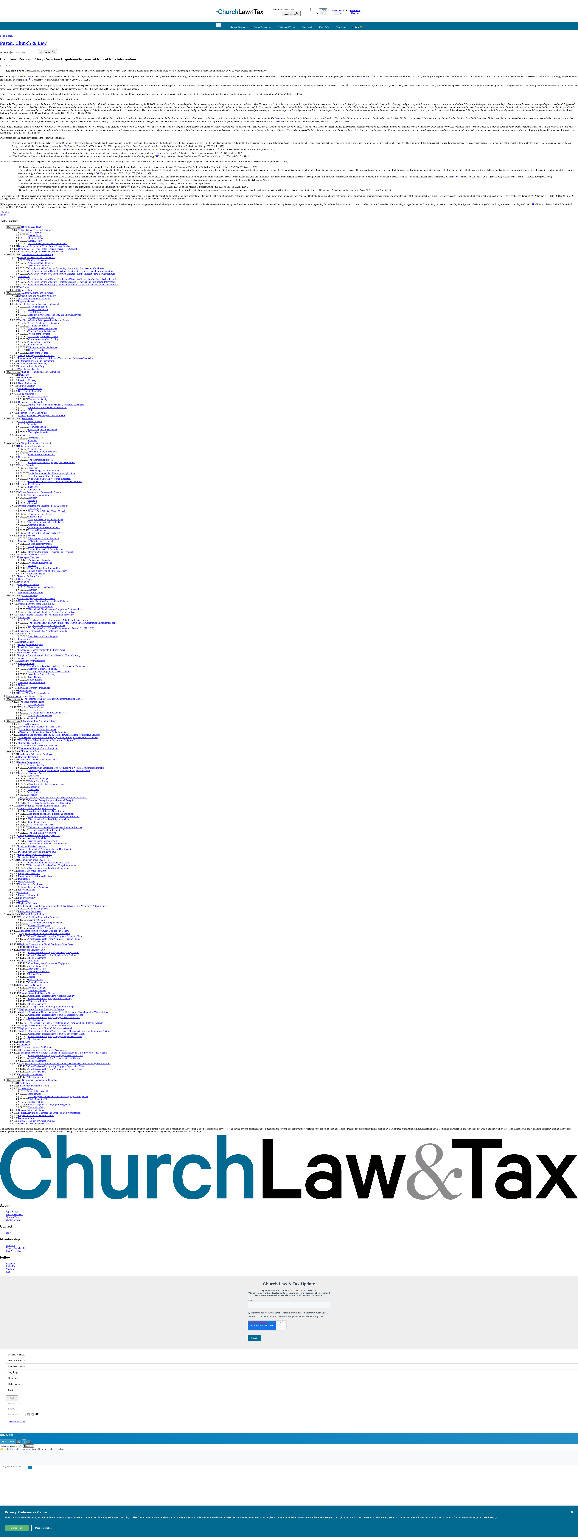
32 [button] (533, 203)
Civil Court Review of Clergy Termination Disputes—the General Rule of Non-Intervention (72, 282)
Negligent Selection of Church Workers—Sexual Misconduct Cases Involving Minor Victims (63, 1012)
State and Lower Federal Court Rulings (36, 604)
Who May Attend (36, 573)
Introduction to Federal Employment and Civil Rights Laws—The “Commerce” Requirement (62, 906)
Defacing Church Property (30, 644)
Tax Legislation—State (39, 432)
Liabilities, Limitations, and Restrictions (41, 372)
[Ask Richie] (1, 1429)
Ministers (32, 795)
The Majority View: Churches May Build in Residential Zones (58, 620)
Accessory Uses (36, 437)
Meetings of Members (28, 557)
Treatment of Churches (39, 765)
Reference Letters (26, 889)
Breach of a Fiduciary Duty (32, 949)
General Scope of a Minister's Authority (37, 296)
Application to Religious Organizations (46, 811)
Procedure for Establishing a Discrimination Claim (42, 805)
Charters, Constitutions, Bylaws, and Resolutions (51, 462)
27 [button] (180, 179)
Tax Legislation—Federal (30, 421)
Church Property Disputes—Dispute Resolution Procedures (46, 614)
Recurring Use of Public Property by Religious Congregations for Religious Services (59, 735)
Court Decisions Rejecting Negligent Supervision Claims (55, 1036)
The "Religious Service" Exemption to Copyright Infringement (58, 1096)
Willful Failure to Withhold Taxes (44, 527)
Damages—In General (30, 985)
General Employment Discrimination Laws (49, 862)
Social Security (35, 232)
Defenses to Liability (38, 396)
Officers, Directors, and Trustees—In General (39, 492)
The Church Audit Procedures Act (44, 476)
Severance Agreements (39, 887)
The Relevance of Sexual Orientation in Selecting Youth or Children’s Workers (65, 1023)
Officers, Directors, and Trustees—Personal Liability (43, 506)
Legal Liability (35, 240)
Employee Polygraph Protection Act (35, 854)
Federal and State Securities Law (33, 1123)
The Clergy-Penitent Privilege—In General (38, 304)
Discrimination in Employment (42, 841)
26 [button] (457, 176)
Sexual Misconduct (27, 394)
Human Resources (262, 27)
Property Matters (26, 301)
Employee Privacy (27, 898)
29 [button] (129, 186)
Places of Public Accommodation (34, 693)
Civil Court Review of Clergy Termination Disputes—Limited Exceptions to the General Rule (73, 284)
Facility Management (239, 90)
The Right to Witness (29, 724)
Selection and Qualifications (41, 587)
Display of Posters (26, 881)
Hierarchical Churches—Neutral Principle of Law (52, 612)
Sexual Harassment (37, 822)
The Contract (24, 287)
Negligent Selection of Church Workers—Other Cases (45, 1025)
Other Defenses (35, 979)
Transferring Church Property (32, 682)
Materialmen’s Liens (27, 652)
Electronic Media (36, 1107)
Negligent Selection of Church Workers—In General (44, 930)
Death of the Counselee (39, 352)
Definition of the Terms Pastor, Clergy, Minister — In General (47, 249)
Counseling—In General (31, 1074)
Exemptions (34, 786)
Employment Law (30, 751)
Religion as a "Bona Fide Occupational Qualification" (53, 816)
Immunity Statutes (26, 535)
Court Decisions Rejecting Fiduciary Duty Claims (52, 955)
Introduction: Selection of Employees (35, 754)
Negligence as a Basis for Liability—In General (41, 1009)
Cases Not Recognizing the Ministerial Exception (51, 800)
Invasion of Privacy (27, 380)
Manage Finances (238, 27)
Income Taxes (35, 235)
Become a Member (355, 11)
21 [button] (219, 149)
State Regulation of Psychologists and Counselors (41, 415)
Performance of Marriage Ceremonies (36, 361)
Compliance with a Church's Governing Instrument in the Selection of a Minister (66, 268)
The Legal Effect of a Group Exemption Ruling (50, 1006)
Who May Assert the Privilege (42, 328)
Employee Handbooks (28, 895)
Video (263, 97)
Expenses (296, 52)
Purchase (10, 1245)
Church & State (330, 52)
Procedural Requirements (40, 562)
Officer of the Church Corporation (34, 298)
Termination (24, 276)
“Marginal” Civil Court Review (43, 546)
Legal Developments (332, 63)
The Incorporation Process (40, 459)
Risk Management (37, 941)
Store (356, 27)
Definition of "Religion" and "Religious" (38, 748)
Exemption (297, 49)
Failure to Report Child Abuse (32, 413)
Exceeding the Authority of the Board (46, 522)
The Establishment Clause (31, 702)
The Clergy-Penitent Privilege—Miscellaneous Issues (43, 320)
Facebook (10, 1263)
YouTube (10, 1269)
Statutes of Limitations (39, 971)
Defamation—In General (30, 402)
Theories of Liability (38, 399)
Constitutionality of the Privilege (43, 339)
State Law (33, 487)
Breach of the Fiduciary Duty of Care (46, 533)
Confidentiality (35, 344)
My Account (338, 10)
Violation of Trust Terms (39, 514)
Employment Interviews (29, 911)
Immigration (24, 879)
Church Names (25, 579)
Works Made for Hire (38, 1099)
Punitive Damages (37, 987)
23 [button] (157, 155)
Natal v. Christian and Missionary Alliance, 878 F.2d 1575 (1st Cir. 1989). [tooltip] (314, 121)
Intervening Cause (37, 968)
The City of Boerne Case (40, 715)
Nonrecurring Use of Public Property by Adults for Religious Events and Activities (58, 737)
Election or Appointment (40, 495)
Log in (323, 12)
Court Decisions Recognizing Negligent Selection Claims (55, 1014)
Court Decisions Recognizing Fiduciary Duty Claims (53, 952)
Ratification (24, 1042)
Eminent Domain (26, 641)
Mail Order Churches (38, 427)
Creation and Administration (41, 454)
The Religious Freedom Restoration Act (47, 712)
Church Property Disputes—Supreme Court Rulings (43, 601)
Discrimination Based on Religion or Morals (49, 819)
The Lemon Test (36, 704)
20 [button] (66, 145)
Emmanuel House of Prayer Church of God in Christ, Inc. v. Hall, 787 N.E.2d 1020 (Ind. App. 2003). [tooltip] (161, 183)
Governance (328, 60)
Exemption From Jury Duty (31, 366)
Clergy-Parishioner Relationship (43, 323)
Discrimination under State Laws (33, 860)
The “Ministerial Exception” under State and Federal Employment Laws (52, 797)
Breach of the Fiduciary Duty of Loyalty (47, 511)
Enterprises (33, 776)
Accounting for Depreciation (31, 660)
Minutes (32, 565)
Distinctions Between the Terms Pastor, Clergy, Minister (44, 246)
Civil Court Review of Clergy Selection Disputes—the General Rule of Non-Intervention (70, 271)
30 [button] (317, 189)
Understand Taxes (286, 27)
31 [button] (533, 195)
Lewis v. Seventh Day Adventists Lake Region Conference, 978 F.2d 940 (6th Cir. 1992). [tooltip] (199, 153)
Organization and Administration (37, 443)
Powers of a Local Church (30, 576)
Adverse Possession (27, 658)
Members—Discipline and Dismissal (35, 541)
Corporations (24, 457)
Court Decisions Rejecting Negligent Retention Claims (54, 939)
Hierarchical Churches (39, 265)
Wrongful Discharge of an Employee (45, 519)
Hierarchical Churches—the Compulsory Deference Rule (55, 609)
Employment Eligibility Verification (35, 876)
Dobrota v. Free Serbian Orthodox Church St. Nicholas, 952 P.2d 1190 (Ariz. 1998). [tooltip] (217, 167)
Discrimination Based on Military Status (37, 851)
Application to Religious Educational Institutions (51, 814)
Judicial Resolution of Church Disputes (36, 1121)
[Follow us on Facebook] (28, 1414)
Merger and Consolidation (30, 592)
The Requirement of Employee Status (46, 922)
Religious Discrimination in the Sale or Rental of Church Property (49, 655)
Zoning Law (24, 435)
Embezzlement (25, 690)
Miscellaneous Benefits (29, 369)
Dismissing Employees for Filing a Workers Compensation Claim (59, 770)
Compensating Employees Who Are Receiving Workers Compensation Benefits (66, 767)
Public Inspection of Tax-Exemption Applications (51, 473)
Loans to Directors (37, 530)
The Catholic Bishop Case (40, 824)
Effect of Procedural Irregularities (44, 568)
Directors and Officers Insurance (43, 538)
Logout (338, 13)
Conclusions (34, 718)
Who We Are (293, 77)
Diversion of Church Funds (31, 391)
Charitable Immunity (38, 982)
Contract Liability (26, 385)
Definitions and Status (32, 227)
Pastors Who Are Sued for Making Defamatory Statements (56, 404)
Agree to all (16, 1528)
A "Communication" (38, 306)
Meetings (32, 500)
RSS (8, 1271)
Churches (32, 424)
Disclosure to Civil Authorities (42, 347)
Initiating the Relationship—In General (36, 257)
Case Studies (34, 792)
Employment (266, 49)
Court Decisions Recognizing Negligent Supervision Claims (56, 1033)
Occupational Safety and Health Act (35, 857)
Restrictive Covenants (28, 647)
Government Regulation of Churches (39, 1080)
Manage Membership (16, 1248)
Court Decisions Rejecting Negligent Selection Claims (54, 1017)
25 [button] (98, 172)
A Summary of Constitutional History (26, 696)
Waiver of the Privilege (39, 334)
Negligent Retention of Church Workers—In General (44, 933)
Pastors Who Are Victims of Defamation (47, 407)
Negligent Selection (37, 260)
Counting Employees (38, 908)
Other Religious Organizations (42, 429)
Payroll (263, 52)
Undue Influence (26, 377)
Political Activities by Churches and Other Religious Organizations (49, 1112)
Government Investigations (31, 1110)
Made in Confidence (38, 309)
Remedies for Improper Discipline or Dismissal (50, 552)
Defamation (24, 1044)
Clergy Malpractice (27, 383)
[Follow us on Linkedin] (32, 1414)
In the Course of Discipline (41, 317)
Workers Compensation (29, 762)
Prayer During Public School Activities (37, 729)
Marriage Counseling (38, 325)
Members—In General (28, 584)
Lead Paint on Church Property (43, 636)
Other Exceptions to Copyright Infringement (49, 1104)
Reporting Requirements (29, 484)
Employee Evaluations (29, 873)
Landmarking (24, 639)
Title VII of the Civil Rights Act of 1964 (37, 808)
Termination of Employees (30, 884)
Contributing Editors (301, 100)
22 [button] (156, 152)
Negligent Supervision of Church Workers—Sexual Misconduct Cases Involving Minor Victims (64, 1031)
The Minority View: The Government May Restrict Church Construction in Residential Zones (72, 623)
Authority (32, 497)
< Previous (5, 212)
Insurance (234, 93)
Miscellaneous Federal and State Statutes (47, 243)
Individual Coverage (38, 778)
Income (295, 56)
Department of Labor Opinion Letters (46, 784)
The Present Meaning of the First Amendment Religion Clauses (53, 699)
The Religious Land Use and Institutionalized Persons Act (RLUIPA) (61, 628)
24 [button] (176, 166)
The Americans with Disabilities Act (35, 838)
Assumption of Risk (37, 966)
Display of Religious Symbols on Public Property (42, 732)
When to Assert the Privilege (41, 331)
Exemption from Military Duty (32, 363)
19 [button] (527, 129)
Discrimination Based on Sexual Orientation (49, 868)
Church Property (30, 595)
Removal (32, 503)
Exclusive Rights (36, 1102)
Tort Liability (34, 508)
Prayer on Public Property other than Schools (40, 726)
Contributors (297, 104)
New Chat (28, 1446)
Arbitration (23, 892)
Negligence (23, 375)
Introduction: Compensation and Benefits (37, 759)
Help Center (341, 27)
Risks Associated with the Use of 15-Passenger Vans (44, 1050)
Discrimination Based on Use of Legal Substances (52, 865)
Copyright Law (25, 1088)
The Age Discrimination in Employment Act (39, 835)
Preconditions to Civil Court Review (45, 549)
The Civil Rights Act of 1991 (42, 832)
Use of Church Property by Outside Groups (49, 671)
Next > (3, 215)
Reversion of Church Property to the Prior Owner (41, 650)
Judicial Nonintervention (40, 543)
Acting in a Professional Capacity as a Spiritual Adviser (54, 315)
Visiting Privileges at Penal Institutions (36, 355)
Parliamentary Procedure (40, 560)
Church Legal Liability (34, 914)
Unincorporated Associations (31, 446)
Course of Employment (39, 925)
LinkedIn (10, 1266)
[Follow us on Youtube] (37, 1414)
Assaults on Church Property (42, 674)
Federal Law (34, 489)
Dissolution (23, 581)
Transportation (236, 97)
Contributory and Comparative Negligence (48, 963)
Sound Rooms (35, 679)
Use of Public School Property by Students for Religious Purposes (50, 740)
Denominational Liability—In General (37, 993)
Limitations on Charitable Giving (33, 1085)
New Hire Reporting (28, 757)
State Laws (33, 789)
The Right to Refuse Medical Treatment (38, 745)
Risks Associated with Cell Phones (35, 1047)
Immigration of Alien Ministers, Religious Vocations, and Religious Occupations (56, 358)
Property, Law (329, 71)
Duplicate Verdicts (37, 990)
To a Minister (34, 312)
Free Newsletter (13, 1251)
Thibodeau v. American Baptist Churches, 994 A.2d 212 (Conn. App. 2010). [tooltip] (354, 190)
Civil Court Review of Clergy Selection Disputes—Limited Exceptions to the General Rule (71, 273)
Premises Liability (26, 663)
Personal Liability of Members (42, 451)
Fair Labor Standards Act (30, 773)
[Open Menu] (217, 11)
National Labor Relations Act (32, 870)
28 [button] (112, 183)
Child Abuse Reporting (39, 342)
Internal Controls (237, 60)
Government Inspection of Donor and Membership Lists (55, 481)
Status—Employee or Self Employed (35, 230)
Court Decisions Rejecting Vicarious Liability (49, 998)
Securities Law (35, 516)
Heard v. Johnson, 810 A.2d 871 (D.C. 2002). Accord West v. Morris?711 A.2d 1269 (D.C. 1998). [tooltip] (505, 176)
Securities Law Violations (30, 388)
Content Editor (299, 90)
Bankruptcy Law (26, 1118)
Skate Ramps (34, 677)
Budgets (233, 45)
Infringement (34, 1094)
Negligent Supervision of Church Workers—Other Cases (46, 944)
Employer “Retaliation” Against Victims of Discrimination (45, 849)
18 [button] (278, 121)
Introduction (24, 1083)
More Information (43, 1528)
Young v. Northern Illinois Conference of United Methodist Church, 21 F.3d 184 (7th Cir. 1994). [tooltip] (204, 156)
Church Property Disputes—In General (36, 598)
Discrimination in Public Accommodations (48, 843)
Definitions (27, 418)
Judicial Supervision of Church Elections (47, 571)
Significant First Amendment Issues (40, 721)
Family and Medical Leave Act (32, 846)
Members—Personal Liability (32, 554)
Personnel (265, 56)
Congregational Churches (40, 263)
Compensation (267, 45)
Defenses (32, 410)
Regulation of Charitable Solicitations (36, 1115)
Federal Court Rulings (38, 781)
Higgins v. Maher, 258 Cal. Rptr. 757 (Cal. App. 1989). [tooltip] (125, 173)
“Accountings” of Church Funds (43, 470)
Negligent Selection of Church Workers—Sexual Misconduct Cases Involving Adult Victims (63, 1052)
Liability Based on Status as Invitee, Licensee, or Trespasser (56, 666)
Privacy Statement (14, 1214)
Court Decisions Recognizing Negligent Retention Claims (55, 936)
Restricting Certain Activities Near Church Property (42, 631)
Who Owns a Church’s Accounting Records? (49, 478)
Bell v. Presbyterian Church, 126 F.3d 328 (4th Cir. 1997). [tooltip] (248, 149)
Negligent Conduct (37, 920)
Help (8, 1232)
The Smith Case (36, 710)
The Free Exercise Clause (31, 707)
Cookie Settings (13, 1220)
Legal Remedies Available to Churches (46, 625)
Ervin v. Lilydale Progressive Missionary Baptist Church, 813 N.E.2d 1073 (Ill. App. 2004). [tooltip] (225, 180)
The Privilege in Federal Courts (43, 336)
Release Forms (35, 974)
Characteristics (35, 449)
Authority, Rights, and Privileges (37, 293)
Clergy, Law (328, 56)
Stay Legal (307, 27)
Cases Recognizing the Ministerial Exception (49, 803)
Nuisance (22, 685)
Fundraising (235, 56)
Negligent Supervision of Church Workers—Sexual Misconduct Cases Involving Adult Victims (64, 1063)
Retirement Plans (36, 238)
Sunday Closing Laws (29, 743)
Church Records (36, 350)
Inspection (33, 468)
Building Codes (25, 633)
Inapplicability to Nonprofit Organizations (48, 928)
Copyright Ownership (38, 1091)
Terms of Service (14, 1217)
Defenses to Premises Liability (42, 669)
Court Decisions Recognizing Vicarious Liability (51, 996)
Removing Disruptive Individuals (34, 688)
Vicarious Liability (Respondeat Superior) (39, 917)
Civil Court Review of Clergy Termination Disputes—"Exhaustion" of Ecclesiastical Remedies (73, 279)
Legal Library (329, 67)
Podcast (264, 86)
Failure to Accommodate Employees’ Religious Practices (55, 827)
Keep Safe (324, 27)
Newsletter (265, 82)
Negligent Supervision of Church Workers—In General (45, 1028)
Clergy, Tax (297, 45)
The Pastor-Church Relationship (37, 254)
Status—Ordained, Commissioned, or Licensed (40, 251)
